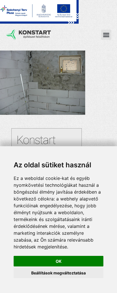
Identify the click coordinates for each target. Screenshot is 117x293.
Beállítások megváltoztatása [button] (58, 272)
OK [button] (59, 261)
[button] (106, 35)
